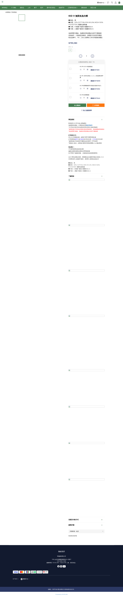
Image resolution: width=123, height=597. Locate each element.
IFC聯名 (13, 7)
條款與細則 (89, 125)
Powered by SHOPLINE (61, 594)
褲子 (35, 7)
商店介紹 (93, 7)
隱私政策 (84, 7)
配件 (41, 7)
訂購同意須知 (72, 7)
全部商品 (7, 12)
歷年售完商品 (51, 7)
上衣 (29, 7)
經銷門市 (61, 7)
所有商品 (4, 7)
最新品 (22, 7)
